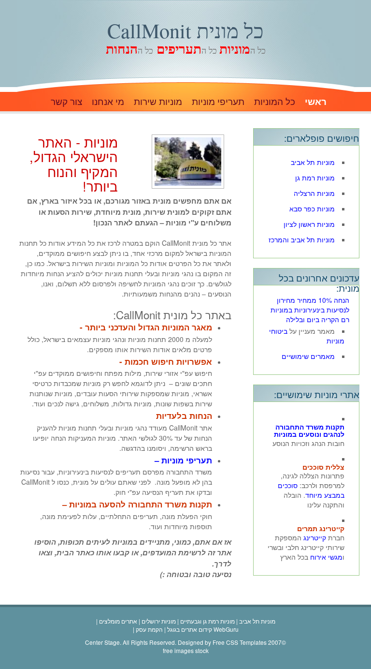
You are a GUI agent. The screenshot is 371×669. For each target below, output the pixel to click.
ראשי (316, 102)
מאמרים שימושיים (308, 356)
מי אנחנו (108, 102)
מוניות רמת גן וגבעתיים (207, 621)
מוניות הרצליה (314, 193)
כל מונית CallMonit (185, 30)
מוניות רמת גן (315, 177)
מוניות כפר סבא (312, 208)
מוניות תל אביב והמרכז (302, 239)
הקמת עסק (149, 629)
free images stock (186, 650)
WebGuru (226, 629)
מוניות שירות (158, 102)
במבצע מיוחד (324, 495)
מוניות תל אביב (313, 162)
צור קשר (66, 102)
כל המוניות (274, 102)
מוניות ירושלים (159, 621)
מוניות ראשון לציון (309, 224)
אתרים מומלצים (118, 621)
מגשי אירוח (326, 557)
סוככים (288, 485)
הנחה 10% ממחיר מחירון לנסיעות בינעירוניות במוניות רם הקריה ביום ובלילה (310, 309)
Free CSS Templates (240, 642)
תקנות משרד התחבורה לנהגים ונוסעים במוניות (309, 430)
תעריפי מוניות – (183, 460)
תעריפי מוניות (218, 102)
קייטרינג (314, 537)
